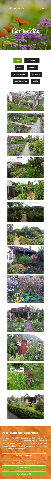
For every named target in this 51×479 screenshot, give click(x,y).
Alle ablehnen (23, 462)
